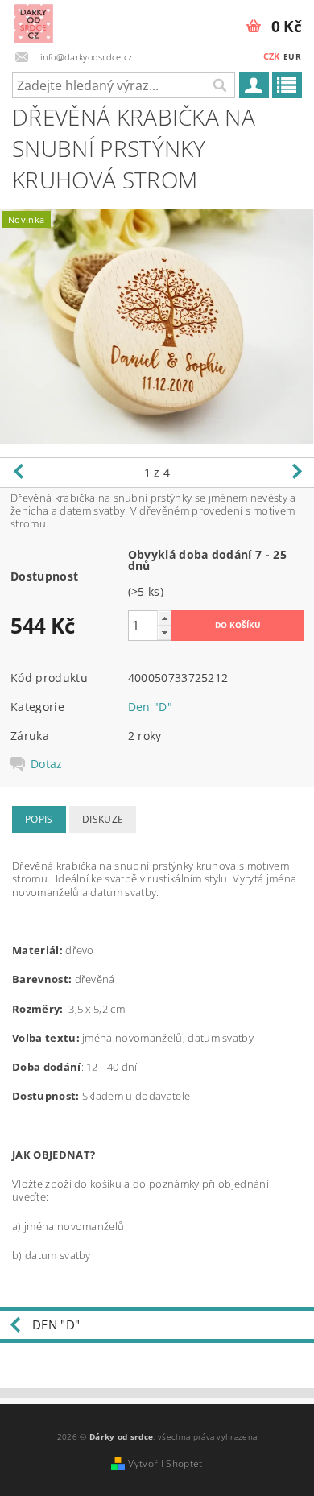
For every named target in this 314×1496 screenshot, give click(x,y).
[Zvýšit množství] (164, 618)
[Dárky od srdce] (33, 21)
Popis (39, 819)
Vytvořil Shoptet (165, 1463)
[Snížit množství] (164, 632)
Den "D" (150, 706)
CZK (271, 56)
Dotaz (47, 764)
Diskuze (102, 819)
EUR (292, 56)
